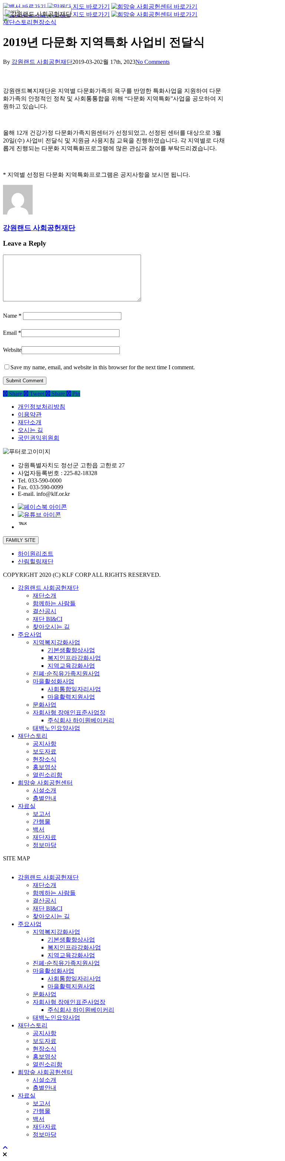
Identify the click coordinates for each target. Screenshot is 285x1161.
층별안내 (44, 798)
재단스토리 (33, 736)
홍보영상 (44, 767)
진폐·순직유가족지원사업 (66, 673)
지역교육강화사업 (71, 666)
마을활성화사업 (53, 681)
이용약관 (30, 414)
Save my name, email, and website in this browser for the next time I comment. (102, 367)
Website (12, 350)
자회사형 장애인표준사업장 (69, 712)
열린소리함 (47, 775)
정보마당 (44, 845)
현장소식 (44, 759)
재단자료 (44, 837)
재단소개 (30, 422)
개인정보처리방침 (41, 406)
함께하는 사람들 (54, 603)
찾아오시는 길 (51, 627)
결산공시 (44, 611)
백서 (39, 829)
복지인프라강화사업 (74, 658)
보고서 (41, 814)
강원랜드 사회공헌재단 (42, 62)
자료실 (27, 806)
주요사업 (30, 634)
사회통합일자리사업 (74, 689)
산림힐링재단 (35, 561)
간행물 (41, 821)
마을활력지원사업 (71, 697)
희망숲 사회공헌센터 (45, 782)
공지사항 (44, 743)
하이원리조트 (35, 553)
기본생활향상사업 (71, 650)
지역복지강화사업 (56, 642)
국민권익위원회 (38, 438)
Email (12, 333)
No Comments (152, 62)
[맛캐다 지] (79, 14)
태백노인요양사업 (56, 728)
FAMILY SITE (21, 540)
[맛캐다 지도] (79, 6)
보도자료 (44, 751)
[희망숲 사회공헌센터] (154, 6)
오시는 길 (30, 430)
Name (12, 316)
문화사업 (44, 704)
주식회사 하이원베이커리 (81, 720)
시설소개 (44, 790)
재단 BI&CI (47, 619)
